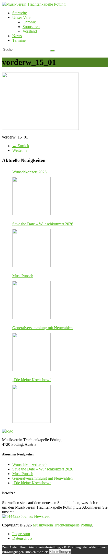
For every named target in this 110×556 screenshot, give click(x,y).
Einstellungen (60, 551)
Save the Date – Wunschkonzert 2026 (42, 224)
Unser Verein (23, 17)
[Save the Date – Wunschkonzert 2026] (31, 248)
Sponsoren (31, 26)
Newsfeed (42, 516)
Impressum (21, 534)
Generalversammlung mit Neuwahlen (42, 328)
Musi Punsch (22, 276)
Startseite (19, 13)
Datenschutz (22, 538)
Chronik (29, 22)
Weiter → (20, 150)
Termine (19, 40)
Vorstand (30, 31)
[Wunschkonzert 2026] (31, 196)
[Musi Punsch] (31, 300)
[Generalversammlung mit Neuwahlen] (31, 352)
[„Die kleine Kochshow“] (31, 404)
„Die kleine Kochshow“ (31, 380)
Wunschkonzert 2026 (29, 172)
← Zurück (20, 146)
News (17, 36)
